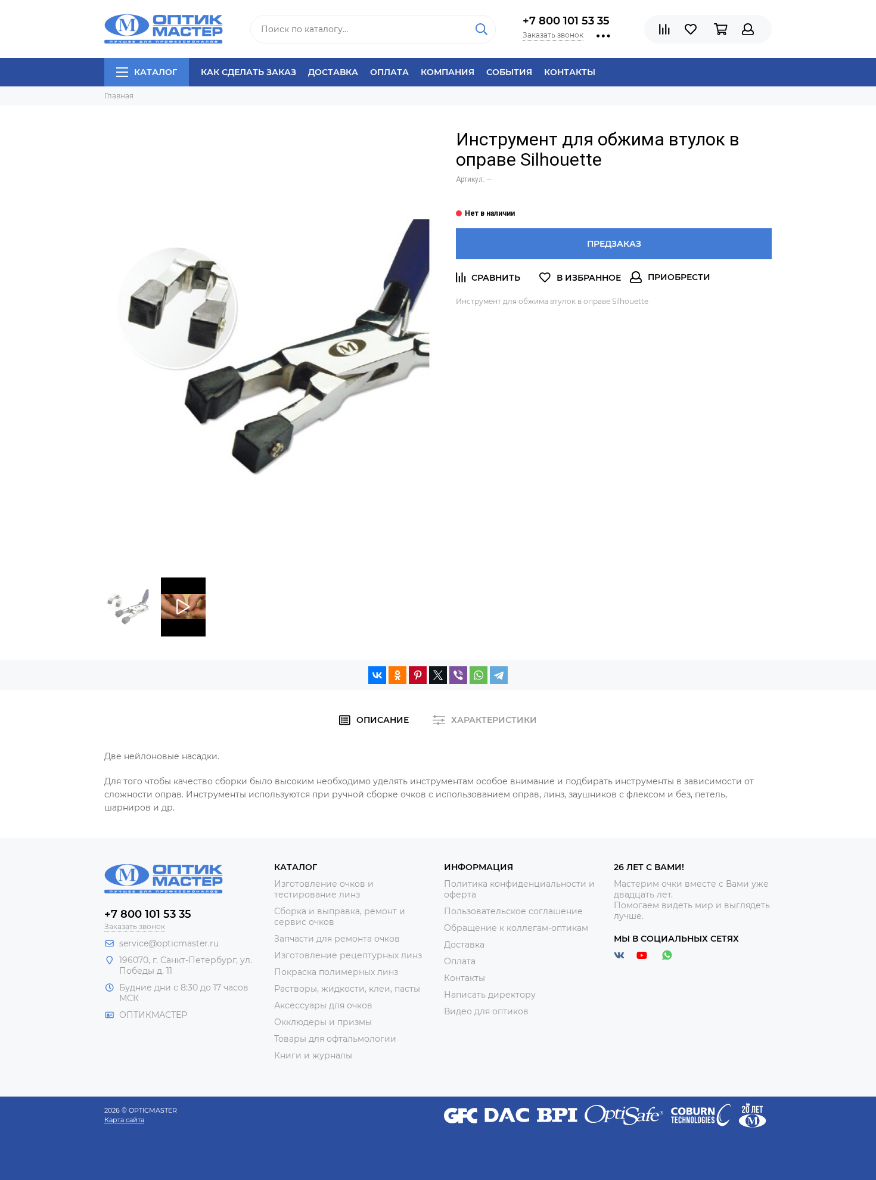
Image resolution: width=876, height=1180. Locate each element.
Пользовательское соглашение (513, 911)
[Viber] (458, 675)
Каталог (155, 72)
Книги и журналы (313, 1055)
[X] (438, 675)
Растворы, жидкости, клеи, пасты (347, 988)
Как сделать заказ (248, 72)
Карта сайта (124, 1120)
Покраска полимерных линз (336, 972)
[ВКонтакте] (377, 675)
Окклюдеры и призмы (323, 1022)
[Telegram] (499, 675)
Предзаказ (614, 243)
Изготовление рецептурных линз (348, 955)
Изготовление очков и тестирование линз (324, 889)
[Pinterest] (418, 675)
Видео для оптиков (486, 1011)
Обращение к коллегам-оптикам (516, 928)
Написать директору (490, 994)
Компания (447, 72)
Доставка (333, 72)
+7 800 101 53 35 (566, 20)
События (509, 72)
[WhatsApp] (478, 675)
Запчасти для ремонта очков (337, 938)
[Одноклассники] (397, 675)
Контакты (569, 72)
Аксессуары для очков (323, 1005)
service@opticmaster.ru (169, 943)
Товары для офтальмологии (335, 1038)
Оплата (389, 72)
